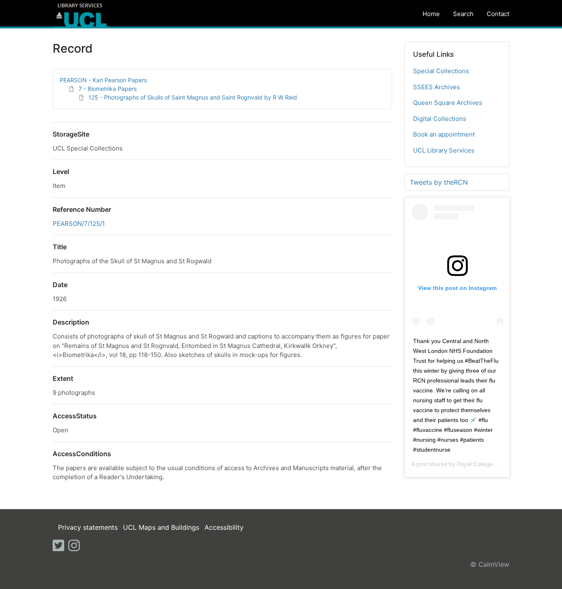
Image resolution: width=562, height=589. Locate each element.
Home (431, 14)
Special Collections (441, 71)
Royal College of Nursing (489, 464)
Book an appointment (444, 134)
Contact (498, 14)
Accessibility (224, 527)
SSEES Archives (436, 87)
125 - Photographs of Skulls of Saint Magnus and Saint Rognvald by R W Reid (192, 97)
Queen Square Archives (447, 103)
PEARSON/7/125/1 (79, 223)
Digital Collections (439, 119)
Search (463, 14)
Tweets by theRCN (439, 182)
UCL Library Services (443, 150)
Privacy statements (88, 527)
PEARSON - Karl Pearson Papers (103, 80)
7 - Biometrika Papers (108, 88)
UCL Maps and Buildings (161, 527)
